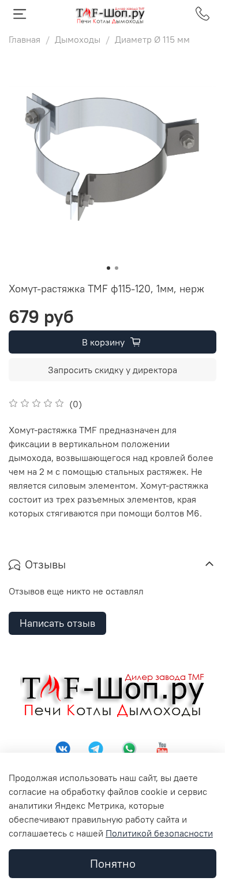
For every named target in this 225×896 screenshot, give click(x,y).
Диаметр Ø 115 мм (152, 39)
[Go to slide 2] (116, 268)
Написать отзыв (57, 623)
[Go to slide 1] (108, 268)
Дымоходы (77, 39)
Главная (24, 39)
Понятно (113, 863)
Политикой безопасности (159, 833)
